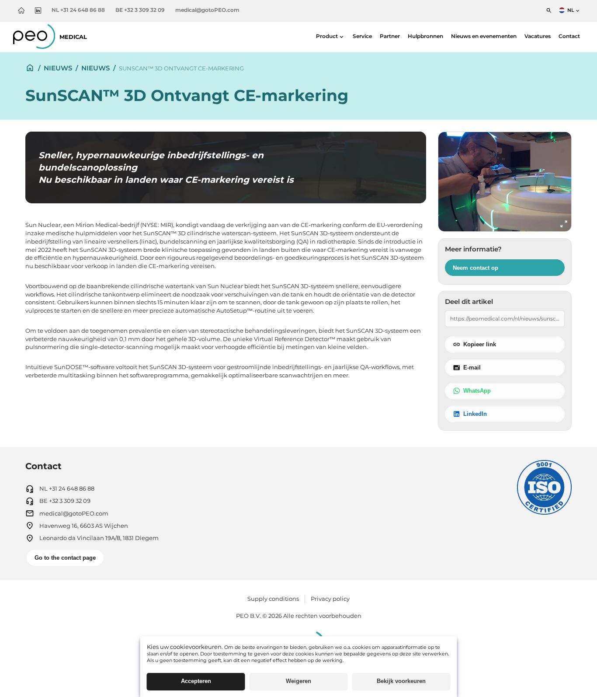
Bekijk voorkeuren (401, 681)
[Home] (21, 10)
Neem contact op (475, 268)
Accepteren (196, 681)
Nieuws (58, 68)
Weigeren (298, 681)
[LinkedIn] (38, 10)
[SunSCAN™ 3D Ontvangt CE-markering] (504, 181)
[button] (330, 37)
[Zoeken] (548, 10)
